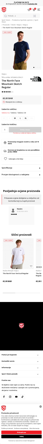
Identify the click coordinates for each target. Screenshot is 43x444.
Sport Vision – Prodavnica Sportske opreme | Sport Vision (20, 21)
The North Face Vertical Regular (15, 273)
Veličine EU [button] (5, 113)
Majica (25, 25)
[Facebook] (4, 397)
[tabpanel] (21, 50)
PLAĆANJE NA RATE (21, 2)
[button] (21, 159)
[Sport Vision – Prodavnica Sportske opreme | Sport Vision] (4, 9)
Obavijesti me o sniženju (14, 102)
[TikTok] (22, 397)
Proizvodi (6, 25)
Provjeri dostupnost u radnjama (15, 174)
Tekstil (13, 25)
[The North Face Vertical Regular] (18, 253)
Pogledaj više (32, 4)
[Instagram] (10, 397)
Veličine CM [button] (22, 113)
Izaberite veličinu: (9, 109)
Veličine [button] (13, 113)
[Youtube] (16, 397)
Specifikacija (7, 168)
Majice (19, 25)
